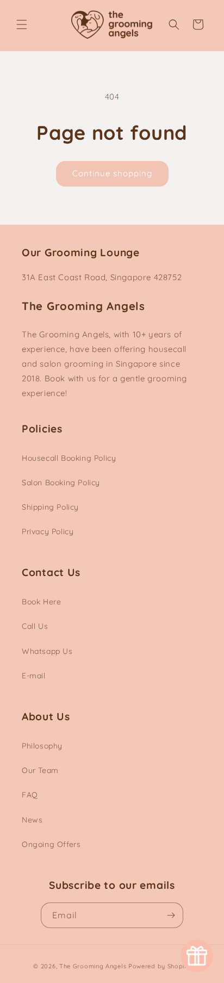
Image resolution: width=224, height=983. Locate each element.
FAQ (30, 795)
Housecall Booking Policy (69, 458)
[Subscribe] (171, 915)
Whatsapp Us (47, 651)
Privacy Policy (47, 531)
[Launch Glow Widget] (197, 955)
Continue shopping (112, 173)
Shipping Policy (50, 507)
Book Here (41, 602)
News (32, 820)
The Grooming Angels (92, 966)
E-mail (34, 676)
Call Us (35, 626)
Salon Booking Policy (61, 482)
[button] (22, 24)
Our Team (40, 770)
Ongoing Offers (51, 844)
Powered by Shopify (159, 966)
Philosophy (42, 746)
